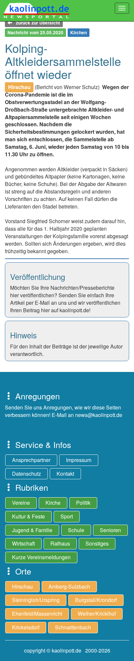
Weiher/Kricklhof (97, 613)
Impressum (78, 460)
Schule (76, 530)
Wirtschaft (23, 543)
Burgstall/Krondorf (96, 600)
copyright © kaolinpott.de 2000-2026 (67, 650)
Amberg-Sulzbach (69, 586)
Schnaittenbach (73, 627)
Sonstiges (97, 543)
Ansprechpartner (31, 460)
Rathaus (60, 543)
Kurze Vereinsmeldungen (41, 557)
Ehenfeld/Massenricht (37, 613)
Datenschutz (26, 473)
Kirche (53, 502)
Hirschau (22, 586)
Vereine (21, 502)
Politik (83, 502)
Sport (66, 516)
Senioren (110, 530)
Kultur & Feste (28, 516)
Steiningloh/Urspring (36, 600)
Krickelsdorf (25, 627)
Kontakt (65, 473)
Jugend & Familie (32, 530)
